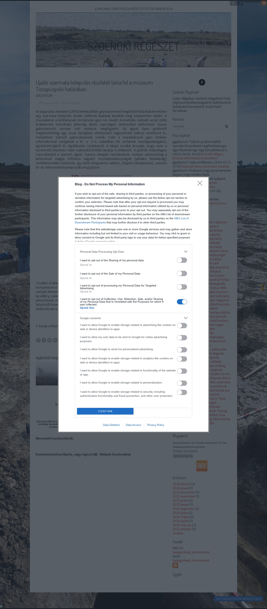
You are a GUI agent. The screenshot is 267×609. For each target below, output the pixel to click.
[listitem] (133, 252)
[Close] (201, 184)
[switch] (182, 260)
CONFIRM (105, 411)
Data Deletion (111, 424)
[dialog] (133, 304)
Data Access (133, 424)
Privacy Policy (155, 424)
